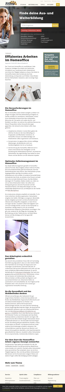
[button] (8, 235)
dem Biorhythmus (13, 190)
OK (58, 386)
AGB (35, 383)
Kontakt (50, 378)
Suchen (55, 25)
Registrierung (52, 380)
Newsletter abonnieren (51, 67)
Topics (43, 4)
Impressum (37, 380)
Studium (23, 4)
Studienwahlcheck (24, 380)
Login (49, 383)
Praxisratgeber (23, 378)
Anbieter (7, 383)
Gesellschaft (14, 365)
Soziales (22, 365)
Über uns (36, 378)
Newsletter (8, 378)
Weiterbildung (33, 4)
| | (31, 30)
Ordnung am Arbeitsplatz (22, 272)
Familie (8, 365)
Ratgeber (50, 4)
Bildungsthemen (10, 380)
